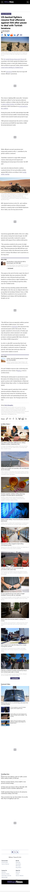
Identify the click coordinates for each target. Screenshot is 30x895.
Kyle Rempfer (6, 31)
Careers (17, 873)
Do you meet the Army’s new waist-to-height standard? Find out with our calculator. (12, 594)
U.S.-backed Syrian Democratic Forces (13, 59)
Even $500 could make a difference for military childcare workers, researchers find (13, 443)
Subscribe (18, 862)
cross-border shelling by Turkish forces (12, 67)
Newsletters (18, 864)
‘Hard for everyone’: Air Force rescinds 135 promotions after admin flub (12, 568)
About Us (18, 872)
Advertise (4, 872)
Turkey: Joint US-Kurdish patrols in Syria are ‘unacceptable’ (17, 359)
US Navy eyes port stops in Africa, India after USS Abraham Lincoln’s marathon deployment (14, 787)
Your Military (6, 14)
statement (15, 326)
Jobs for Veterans (19, 875)
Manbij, (19, 370)
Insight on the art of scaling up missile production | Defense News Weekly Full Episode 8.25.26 (18, 722)
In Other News (5, 424)
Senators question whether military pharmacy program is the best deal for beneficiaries (13, 494)
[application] (15, 694)
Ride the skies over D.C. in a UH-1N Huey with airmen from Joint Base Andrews (14, 703)
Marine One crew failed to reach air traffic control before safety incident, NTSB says (14, 777)
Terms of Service (5, 864)
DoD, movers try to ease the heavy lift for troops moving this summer (13, 645)
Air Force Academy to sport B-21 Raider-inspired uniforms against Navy (18, 708)
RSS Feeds (18, 865)
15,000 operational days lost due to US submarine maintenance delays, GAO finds (14, 792)
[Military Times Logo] (9, 2)
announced (9, 71)
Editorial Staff (4, 877)
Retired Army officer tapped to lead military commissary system (12, 544)
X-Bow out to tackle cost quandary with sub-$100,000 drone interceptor (15, 469)
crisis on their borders (8, 104)
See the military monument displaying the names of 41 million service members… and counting (18, 715)
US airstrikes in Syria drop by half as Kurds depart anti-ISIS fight (16, 262)
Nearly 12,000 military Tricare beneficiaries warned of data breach (15, 520)
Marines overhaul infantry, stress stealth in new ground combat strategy (13, 782)
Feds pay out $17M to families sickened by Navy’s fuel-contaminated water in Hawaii (14, 671)
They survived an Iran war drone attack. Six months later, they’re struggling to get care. (14, 797)
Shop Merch (18, 867)
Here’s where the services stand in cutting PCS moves (13, 620)
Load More (15, 678)
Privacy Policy (5, 862)
